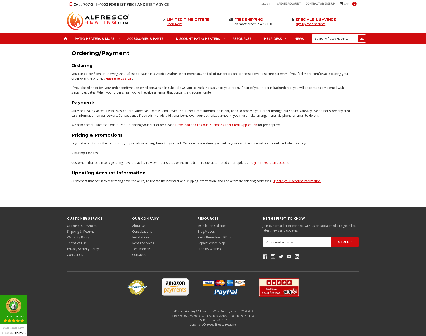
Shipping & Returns (80, 231)
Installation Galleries (211, 226)
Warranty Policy (78, 237)
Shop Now (174, 24)
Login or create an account (269, 162)
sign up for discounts (310, 24)
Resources (242, 38)
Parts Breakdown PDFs (214, 237)
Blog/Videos (206, 231)
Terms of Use (77, 243)
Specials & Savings (316, 20)
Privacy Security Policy (83, 249)
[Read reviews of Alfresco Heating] (279, 287)
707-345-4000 (192, 316)
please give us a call (118, 78)
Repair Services (143, 243)
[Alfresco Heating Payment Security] (137, 287)
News (299, 38)
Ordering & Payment (82, 226)
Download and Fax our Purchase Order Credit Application (216, 125)
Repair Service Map (211, 243)
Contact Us (75, 254)
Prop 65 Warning (209, 249)
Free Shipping (248, 20)
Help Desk (273, 38)
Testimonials (141, 249)
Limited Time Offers (188, 20)
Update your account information (297, 181)
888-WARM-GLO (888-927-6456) (233, 316)
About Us (139, 226)
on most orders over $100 (253, 24)
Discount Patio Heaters (198, 38)
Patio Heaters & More (95, 38)
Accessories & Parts (145, 38)
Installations (141, 237)
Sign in (266, 4)
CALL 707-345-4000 (121, 4)
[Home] (65, 38)
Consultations (142, 231)
